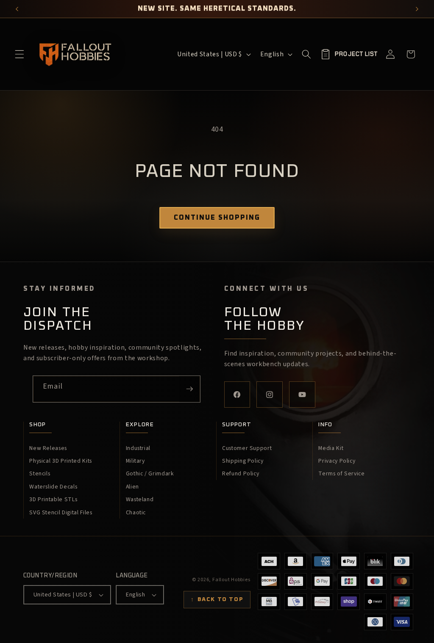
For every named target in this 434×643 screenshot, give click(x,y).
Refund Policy (240, 473)
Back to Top (217, 599)
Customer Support (247, 448)
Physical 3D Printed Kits (60, 461)
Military (135, 461)
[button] (19, 54)
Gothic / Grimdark (150, 473)
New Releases (48, 448)
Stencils (39, 473)
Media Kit (330, 448)
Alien (132, 487)
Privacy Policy (336, 461)
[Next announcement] (417, 9)
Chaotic (136, 512)
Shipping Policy (243, 461)
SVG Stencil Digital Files (60, 512)
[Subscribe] (189, 389)
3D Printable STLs (53, 499)
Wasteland (140, 499)
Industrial (138, 448)
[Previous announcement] (17, 9)
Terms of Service (341, 473)
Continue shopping (217, 217)
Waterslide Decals (53, 487)
